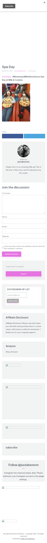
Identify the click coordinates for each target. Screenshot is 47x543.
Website (5, 236)
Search (23, 274)
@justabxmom (28, 465)
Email (5, 227)
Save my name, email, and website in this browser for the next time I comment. (24, 247)
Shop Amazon (12, 352)
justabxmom (21, 71)
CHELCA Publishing (28, 539)
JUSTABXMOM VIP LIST (18, 289)
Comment (6, 193)
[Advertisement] (23, 34)
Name (5, 217)
